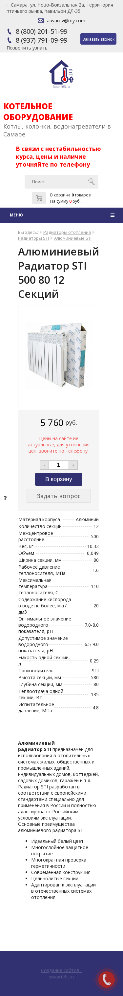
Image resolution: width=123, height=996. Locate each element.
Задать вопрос (59, 496)
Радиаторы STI (33, 238)
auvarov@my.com (66, 20)
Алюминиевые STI (73, 238)
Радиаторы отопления (67, 232)
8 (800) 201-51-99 (41, 31)
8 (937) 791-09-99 (41, 40)
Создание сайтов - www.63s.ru (61, 973)
